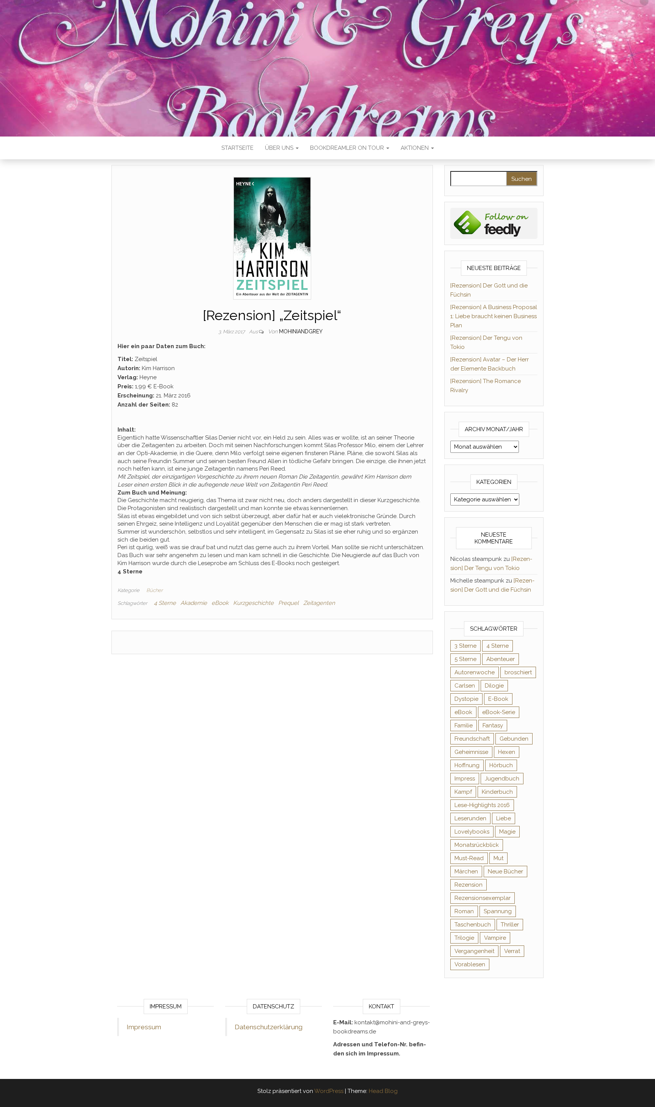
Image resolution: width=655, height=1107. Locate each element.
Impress (464, 778)
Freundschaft (472, 738)
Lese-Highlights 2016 (482, 805)
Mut (498, 858)
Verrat (512, 951)
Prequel (288, 603)
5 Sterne (465, 659)
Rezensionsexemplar (482, 898)
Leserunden (470, 818)
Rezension (468, 884)
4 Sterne (165, 603)
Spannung (498, 911)
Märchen (466, 871)
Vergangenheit (474, 951)
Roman (464, 911)
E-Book (498, 699)
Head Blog (383, 1091)
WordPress (328, 1091)
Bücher (154, 590)
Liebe (503, 818)
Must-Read (469, 858)
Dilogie (494, 685)
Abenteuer (500, 659)
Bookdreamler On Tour (347, 147)
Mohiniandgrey (301, 331)
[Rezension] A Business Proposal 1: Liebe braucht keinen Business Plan (493, 316)
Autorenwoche (474, 672)
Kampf (463, 791)
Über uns (280, 147)
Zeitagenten (319, 603)
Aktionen (415, 147)
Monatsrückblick (476, 845)
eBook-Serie (498, 712)
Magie (507, 831)
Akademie (193, 603)
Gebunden (514, 738)
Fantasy (493, 725)
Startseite (237, 147)
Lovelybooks (471, 831)
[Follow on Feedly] (494, 223)
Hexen (506, 752)
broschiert (518, 672)
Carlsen (464, 685)
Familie (463, 725)
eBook (220, 603)
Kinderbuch (497, 791)
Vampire (495, 937)
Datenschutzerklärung (268, 1027)
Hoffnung (466, 765)
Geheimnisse (471, 752)
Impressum (144, 1027)
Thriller (510, 924)
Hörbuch (501, 765)
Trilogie (464, 937)
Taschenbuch (472, 924)
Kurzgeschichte (253, 603)
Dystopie (466, 699)
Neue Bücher (505, 871)
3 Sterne (465, 645)
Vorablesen (469, 964)
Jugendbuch (502, 778)
